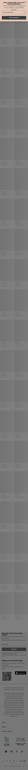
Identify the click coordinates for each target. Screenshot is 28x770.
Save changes (14, 17)
